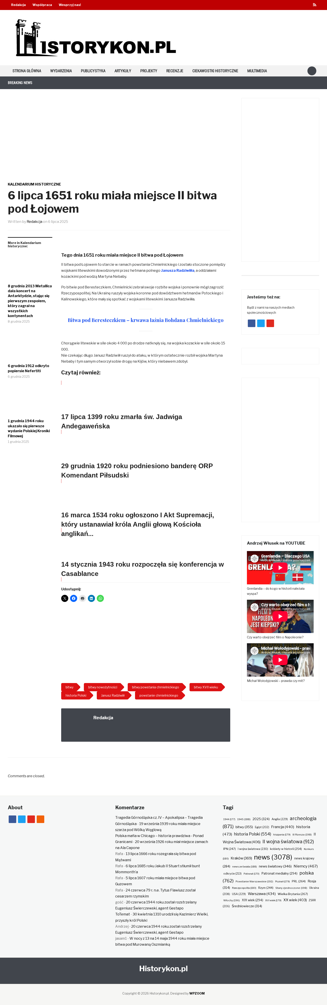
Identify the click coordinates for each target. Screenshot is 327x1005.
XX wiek (295, 900)
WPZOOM (197, 993)
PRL (299, 881)
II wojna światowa (288, 841)
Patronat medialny (279, 873)
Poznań (282, 881)
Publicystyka (93, 70)
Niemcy (306, 866)
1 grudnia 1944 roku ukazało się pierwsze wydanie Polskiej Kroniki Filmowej (29, 428)
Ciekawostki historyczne (215, 70)
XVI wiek (273, 900)
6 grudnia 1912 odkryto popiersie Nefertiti (28, 368)
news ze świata (244, 866)
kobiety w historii (286, 849)
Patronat (251, 873)
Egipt (262, 827)
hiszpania (282, 834)
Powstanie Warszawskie (254, 881)
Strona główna (26, 70)
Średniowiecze (247, 906)
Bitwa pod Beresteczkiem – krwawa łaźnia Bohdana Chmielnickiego (146, 320)
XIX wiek (252, 900)
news (273, 857)
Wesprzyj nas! (70, 5)
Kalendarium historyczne (34, 184)
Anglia (280, 819)
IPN (229, 849)
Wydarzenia (61, 70)
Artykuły (123, 70)
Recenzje (174, 70)
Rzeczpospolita (244, 887)
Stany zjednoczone (291, 887)
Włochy (231, 900)
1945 (243, 819)
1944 (229, 819)
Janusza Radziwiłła (177, 270)
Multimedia (257, 70)
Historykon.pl (163, 968)
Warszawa (262, 893)
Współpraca (42, 5)
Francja (282, 827)
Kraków (241, 858)
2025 (261, 819)
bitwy (244, 827)
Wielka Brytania (293, 894)
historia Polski (252, 833)
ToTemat (122, 914)
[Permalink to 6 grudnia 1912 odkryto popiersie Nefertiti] (30, 347)
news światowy (275, 866)
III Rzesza (302, 834)
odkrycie (232, 873)
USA (239, 894)
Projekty (148, 70)
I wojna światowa (253, 849)
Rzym (265, 887)
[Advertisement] (145, 644)
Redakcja (18, 5)
